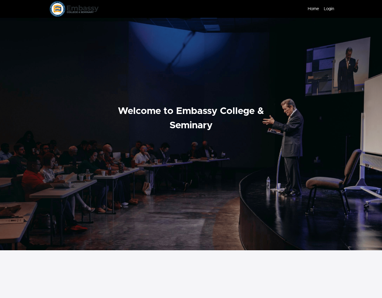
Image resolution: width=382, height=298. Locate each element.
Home (313, 9)
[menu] (318, 9)
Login (329, 9)
